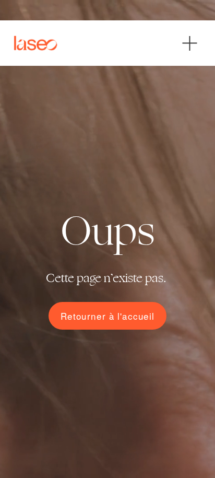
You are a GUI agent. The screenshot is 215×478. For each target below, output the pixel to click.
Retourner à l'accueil (107, 315)
